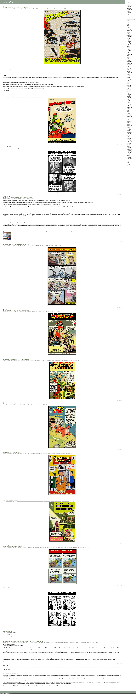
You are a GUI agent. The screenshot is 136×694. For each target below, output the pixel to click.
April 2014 (128, 93)
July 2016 (128, 73)
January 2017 (129, 69)
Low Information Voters (35, 70)
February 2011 (129, 121)
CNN (21, 642)
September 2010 (129, 125)
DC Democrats (22, 404)
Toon (9, 8)
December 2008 (129, 140)
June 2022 (128, 23)
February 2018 (129, 59)
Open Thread (129, 13)
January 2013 (129, 104)
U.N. (42, 97)
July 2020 (128, 38)
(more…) (4, 661)
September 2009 (129, 134)
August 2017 (129, 64)
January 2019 (129, 51)
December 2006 (129, 158)
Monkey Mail (129, 11)
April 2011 (128, 120)
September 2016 (129, 72)
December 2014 (129, 87)
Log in (128, 162)
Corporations (32, 642)
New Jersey (50, 547)
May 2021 (128, 32)
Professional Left (42, 360)
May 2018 (128, 57)
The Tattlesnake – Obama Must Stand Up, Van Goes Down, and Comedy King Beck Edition (23, 641)
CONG (29, 642)
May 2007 (128, 154)
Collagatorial (31, 8)
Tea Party (23, 198)
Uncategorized (8, 198)
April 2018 (128, 58)
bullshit (14, 245)
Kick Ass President (29, 70)
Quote (128, 15)
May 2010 (128, 128)
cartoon (18, 8)
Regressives (64, 547)
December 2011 (129, 114)
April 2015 (128, 84)
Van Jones (91, 642)
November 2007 (129, 150)
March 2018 (129, 59)
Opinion (7, 8)
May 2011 (128, 119)
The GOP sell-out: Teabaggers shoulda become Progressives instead (17, 197)
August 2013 (129, 99)
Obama (42, 8)
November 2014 (129, 88)
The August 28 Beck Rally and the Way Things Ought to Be (16, 244)
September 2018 (129, 54)
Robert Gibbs (56, 360)
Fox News (21, 245)
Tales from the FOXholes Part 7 (9, 588)
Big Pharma (23, 501)
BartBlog (8, 2)
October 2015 (129, 80)
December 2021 (129, 28)
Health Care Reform (40, 501)
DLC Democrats (23, 360)
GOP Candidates (23, 70)
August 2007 (129, 152)
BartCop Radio (129, 7)
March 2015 (129, 85)
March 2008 (129, 147)
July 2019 (128, 47)
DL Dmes (32, 501)
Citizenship (20, 453)
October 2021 (129, 29)
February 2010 (129, 130)
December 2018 (129, 52)
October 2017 (129, 62)
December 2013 (129, 96)
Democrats (29, 501)
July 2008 (128, 144)
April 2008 (128, 146)
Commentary (8, 70)
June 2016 (128, 74)
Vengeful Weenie (62, 453)
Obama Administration (36, 360)
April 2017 (128, 67)
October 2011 (129, 115)
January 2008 (129, 148)
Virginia (81, 547)
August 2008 (129, 143)
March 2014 (129, 94)
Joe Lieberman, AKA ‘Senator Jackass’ (11, 452)
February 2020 (129, 42)
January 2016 (129, 78)
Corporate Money (21, 311)
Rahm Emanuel (51, 360)
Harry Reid (35, 501)
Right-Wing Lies (74, 642)
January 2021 (129, 34)
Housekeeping (129, 10)
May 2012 (128, 110)
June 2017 (128, 65)
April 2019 (128, 49)
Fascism (19, 245)
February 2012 (129, 112)
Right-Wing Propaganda (43, 245)
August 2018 (129, 55)
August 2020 (129, 37)
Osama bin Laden (43, 70)
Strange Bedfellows (53, 8)
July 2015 (128, 82)
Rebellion (36, 97)
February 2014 (129, 95)
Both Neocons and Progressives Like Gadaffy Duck (14, 96)
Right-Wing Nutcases (73, 547)
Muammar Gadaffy (22, 97)
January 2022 (129, 27)
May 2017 (128, 66)
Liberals (32, 360)
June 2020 (128, 39)
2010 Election (15, 404)
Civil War (16, 97)
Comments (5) (119, 194)
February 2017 (129, 68)
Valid (128, 164)
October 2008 (129, 142)
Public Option (59, 501)
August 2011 (129, 117)
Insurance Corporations (47, 501)
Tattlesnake (82, 642)
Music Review (129, 12)
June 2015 (128, 83)
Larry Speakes (56, 642)
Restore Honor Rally (37, 245)
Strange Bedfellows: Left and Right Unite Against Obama (15, 7)
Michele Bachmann (37, 8)
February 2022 (129, 26)
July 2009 (128, 135)
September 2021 (129, 30)
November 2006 (129, 159)
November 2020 (129, 36)
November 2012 (129, 106)
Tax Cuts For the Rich (47, 311)
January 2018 (129, 60)
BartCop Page (129, 6)
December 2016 (129, 70)
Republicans (39, 311)
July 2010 (128, 126)
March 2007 (129, 156)
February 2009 (129, 139)
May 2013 (128, 101)
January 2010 (129, 131)
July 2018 (128, 56)
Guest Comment (129, 9)
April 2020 (128, 40)
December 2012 (129, 105)
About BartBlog (129, 3)
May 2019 (128, 48)
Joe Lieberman (31, 453)
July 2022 (128, 23)
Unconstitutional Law (53, 453)
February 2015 (129, 86)
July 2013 (128, 100)
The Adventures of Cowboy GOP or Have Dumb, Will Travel (16, 310)
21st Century (14, 311)
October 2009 (129, 133)
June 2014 (128, 92)
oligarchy (16, 198)
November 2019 (129, 44)
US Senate (58, 453)
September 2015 (129, 81)
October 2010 (129, 124)
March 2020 (129, 41)
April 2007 (128, 155)
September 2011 (129, 116)
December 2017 (129, 61)
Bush (20, 70)
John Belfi (31, 311)
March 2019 (129, 50)
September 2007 (129, 151)
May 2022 (128, 24)
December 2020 (129, 35)
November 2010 (129, 123)
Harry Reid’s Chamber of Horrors (10, 500)
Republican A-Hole (41, 453)
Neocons (27, 97)
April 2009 (128, 137)
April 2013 (128, 102)
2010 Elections (19, 501)
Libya (19, 97)
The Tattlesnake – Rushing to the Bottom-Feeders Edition (15, 666)
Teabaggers (58, 8)
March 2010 (129, 129)
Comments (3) (119, 689)
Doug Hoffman (38, 547)
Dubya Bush (26, 311)
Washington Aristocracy (68, 360)
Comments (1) (119, 241)
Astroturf (14, 642)
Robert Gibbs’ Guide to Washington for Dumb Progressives (16, 359)
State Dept (48, 453)
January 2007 (129, 157)
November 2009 (129, 132)
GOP (33, 8)
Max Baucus (60, 642)
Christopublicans (26, 8)
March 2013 (129, 103)
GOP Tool (27, 453)
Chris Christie (22, 8)
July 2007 (128, 153)
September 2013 (129, 98)
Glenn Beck (25, 245)
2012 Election (15, 8)
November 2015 (129, 79)
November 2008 (129, 141)
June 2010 (128, 127)
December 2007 (129, 149)
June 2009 (128, 136)
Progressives (45, 8)
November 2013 (129, 97)
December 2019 (129, 43)
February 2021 (129, 34)
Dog (11, 693)
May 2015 (128, 84)
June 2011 (128, 118)
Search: (128, 18)
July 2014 (128, 91)
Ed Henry (39, 642)
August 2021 (129, 31)
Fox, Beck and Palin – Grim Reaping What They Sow (14, 148)
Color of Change (25, 642)
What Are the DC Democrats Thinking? (11, 403)
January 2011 (129, 122)
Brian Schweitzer (18, 642)
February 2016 (129, 77)
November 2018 (129, 53)
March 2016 (129, 76)
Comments (129, 163)
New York (53, 547)
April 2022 (128, 25)
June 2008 (128, 145)
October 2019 (129, 45)
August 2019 (129, 46)
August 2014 (129, 90)
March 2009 (129, 138)
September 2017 (129, 63)
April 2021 (128, 33)
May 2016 (128, 75)
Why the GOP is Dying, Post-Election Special (12, 546)
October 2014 (129, 89)
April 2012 (128, 111)
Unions (89, 642)
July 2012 (128, 109)
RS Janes (48, 8)
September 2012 (129, 107)
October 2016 (129, 71)
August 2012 (129, 108)
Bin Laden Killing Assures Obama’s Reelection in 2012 (14, 69)
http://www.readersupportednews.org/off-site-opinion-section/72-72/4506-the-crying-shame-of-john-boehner (21, 215)
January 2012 (129, 113)
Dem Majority (26, 404)
